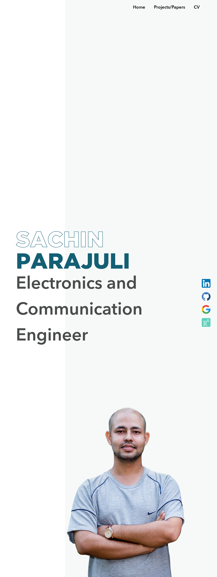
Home (139, 7)
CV (197, 7)
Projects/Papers (169, 7)
